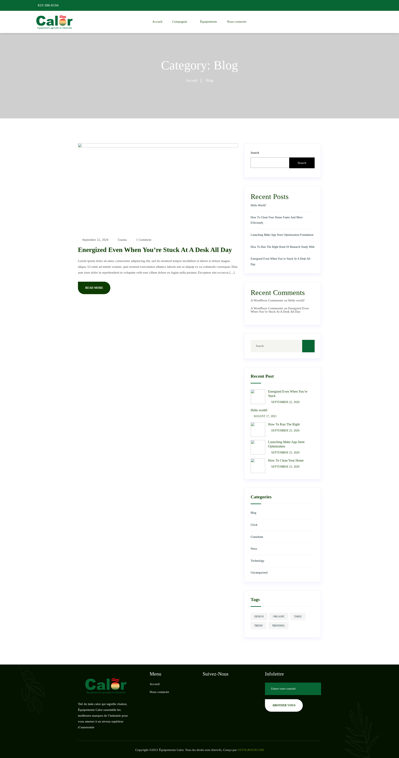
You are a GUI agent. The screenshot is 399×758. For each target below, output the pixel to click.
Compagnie (179, 21)
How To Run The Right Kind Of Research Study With (282, 246)
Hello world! (258, 205)
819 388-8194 (48, 5)
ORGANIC (279, 616)
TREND (258, 625)
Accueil (157, 21)
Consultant (257, 536)
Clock (254, 524)
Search (255, 152)
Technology (257, 560)
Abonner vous (284, 705)
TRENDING (278, 625)
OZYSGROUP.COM (251, 750)
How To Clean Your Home (286, 460)
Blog (253, 512)
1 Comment (143, 239)
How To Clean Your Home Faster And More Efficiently (277, 220)
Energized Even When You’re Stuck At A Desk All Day (155, 249)
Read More (94, 287)
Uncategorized (259, 572)
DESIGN (259, 616)
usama (122, 239)
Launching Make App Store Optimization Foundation (282, 234)
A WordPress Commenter (267, 300)
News (254, 548)
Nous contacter (236, 21)
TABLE (298, 616)
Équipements (208, 21)
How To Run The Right (284, 424)
